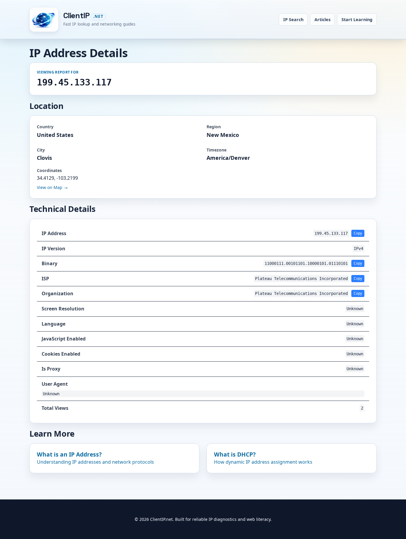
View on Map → (52, 187)
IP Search (293, 19)
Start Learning (357, 19)
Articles (322, 19)
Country (45, 126)
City (41, 150)
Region (214, 126)
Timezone (216, 150)
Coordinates (49, 170)
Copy (358, 233)
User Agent (55, 384)
